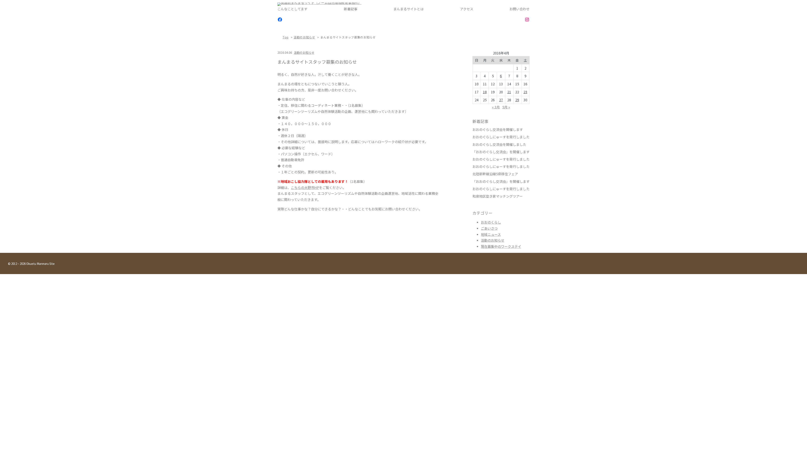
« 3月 (496, 107)
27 (501, 99)
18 (485, 91)
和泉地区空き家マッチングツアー (497, 196)
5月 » (506, 107)
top (285, 37)
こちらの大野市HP (305, 187)
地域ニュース (491, 234)
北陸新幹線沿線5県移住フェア (495, 174)
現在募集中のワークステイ (501, 246)
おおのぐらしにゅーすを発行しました (501, 137)
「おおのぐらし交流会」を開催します (501, 152)
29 (517, 99)
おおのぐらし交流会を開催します (497, 130)
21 (509, 91)
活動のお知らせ (304, 37)
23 (525, 91)
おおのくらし (491, 222)
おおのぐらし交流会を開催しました (499, 144)
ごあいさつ (489, 228)
